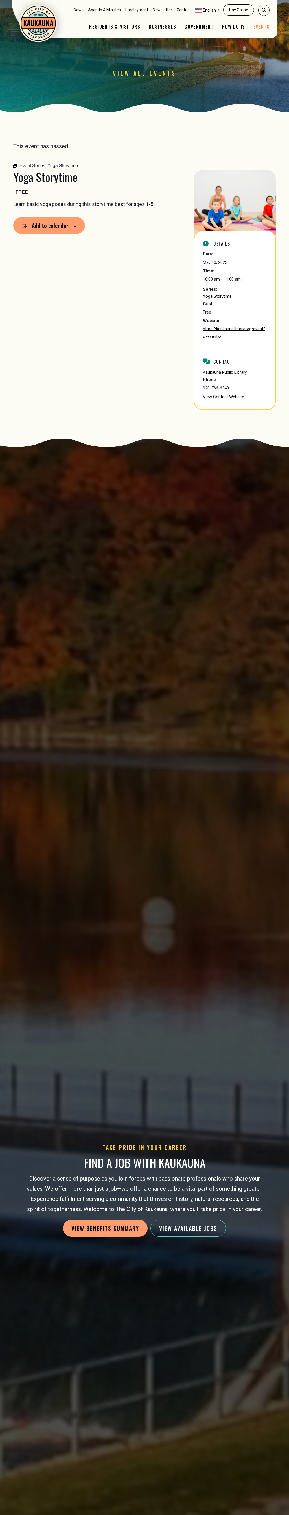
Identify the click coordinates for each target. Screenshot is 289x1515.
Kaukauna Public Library (225, 372)
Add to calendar (50, 225)
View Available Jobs (188, 1228)
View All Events (144, 73)
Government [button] (199, 26)
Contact (184, 10)
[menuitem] (78, 10)
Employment (136, 10)
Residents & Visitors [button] (114, 26)
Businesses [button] (162, 26)
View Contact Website (223, 396)
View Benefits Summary (105, 1228)
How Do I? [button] (233, 26)
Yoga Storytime (217, 296)
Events (261, 26)
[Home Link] (38, 23)
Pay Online (238, 10)
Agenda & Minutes (104, 10)
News (79, 10)
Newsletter (162, 10)
